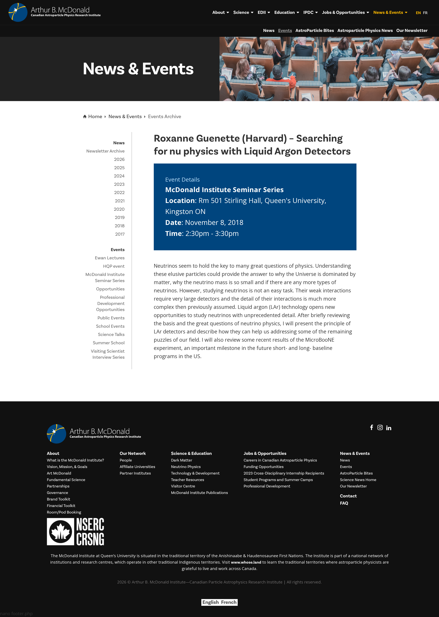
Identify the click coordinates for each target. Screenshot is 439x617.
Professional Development (267, 486)
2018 (120, 226)
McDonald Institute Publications (199, 492)
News (268, 30)
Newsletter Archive (105, 151)
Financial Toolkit (61, 505)
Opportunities (110, 289)
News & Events (388, 12)
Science (241, 12)
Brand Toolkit (58, 499)
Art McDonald (59, 473)
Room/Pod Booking (64, 512)
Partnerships (58, 486)
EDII (262, 12)
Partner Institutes (135, 473)
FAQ (344, 503)
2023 (119, 184)
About (218, 12)
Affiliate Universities (137, 466)
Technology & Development (195, 473)
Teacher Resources (187, 480)
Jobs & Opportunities (343, 12)
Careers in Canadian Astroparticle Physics (280, 460)
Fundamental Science (66, 480)
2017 (120, 234)
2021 (120, 201)
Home (94, 116)
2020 (119, 209)
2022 (119, 193)
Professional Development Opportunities (110, 303)
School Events (110, 326)
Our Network (133, 453)
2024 (119, 176)
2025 (119, 168)
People (126, 460)
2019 (120, 217)
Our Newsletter (412, 30)
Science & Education (191, 453)
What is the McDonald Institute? (75, 460)
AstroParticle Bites (315, 30)
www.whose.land (246, 562)
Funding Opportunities (264, 466)
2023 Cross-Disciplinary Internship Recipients (284, 473)
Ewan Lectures (110, 258)
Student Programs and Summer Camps (278, 480)
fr (425, 12)
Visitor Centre (183, 486)
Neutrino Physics (186, 466)
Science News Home (358, 480)
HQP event (114, 266)
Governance (57, 492)
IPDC (308, 12)
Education (284, 12)
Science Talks (111, 334)
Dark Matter (181, 460)
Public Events (111, 318)
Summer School (109, 343)
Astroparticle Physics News (365, 30)
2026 (119, 159)
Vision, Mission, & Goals (67, 466)
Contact (348, 496)
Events (285, 30)
